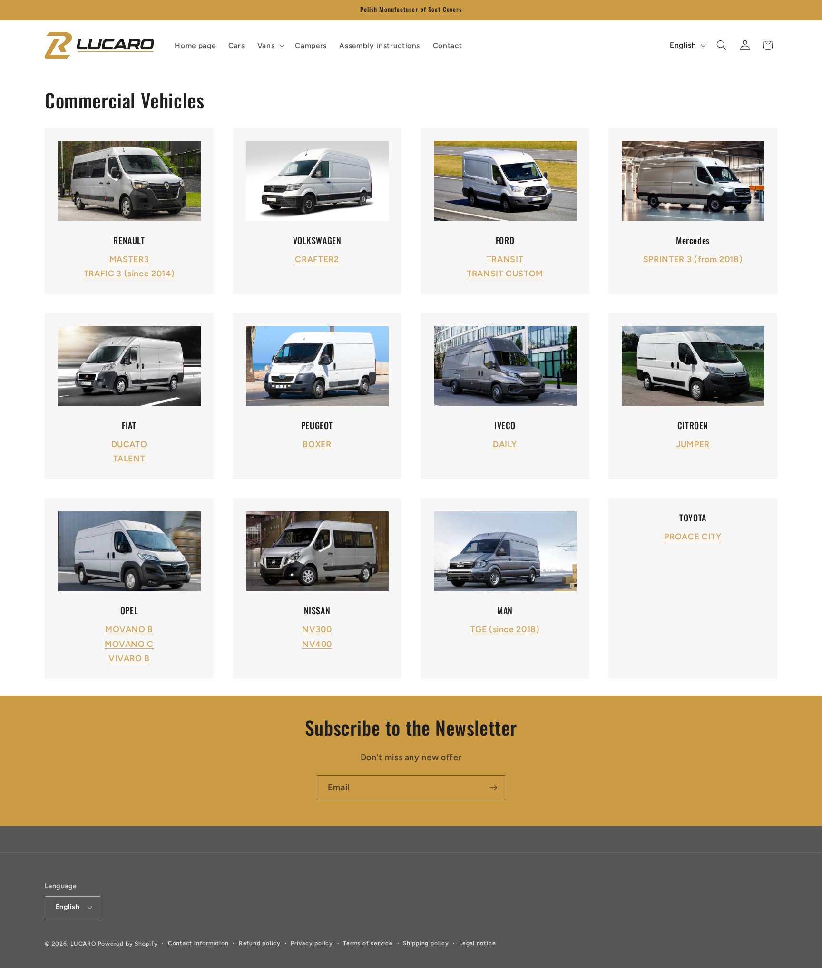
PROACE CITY (692, 536)
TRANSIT (505, 259)
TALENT (129, 458)
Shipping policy (426, 943)
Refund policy (260, 943)
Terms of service (367, 943)
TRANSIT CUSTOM (505, 273)
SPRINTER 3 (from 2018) (693, 259)
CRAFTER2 (317, 259)
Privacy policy (312, 943)
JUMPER (693, 444)
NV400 (317, 644)
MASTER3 (129, 259)
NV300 (317, 629)
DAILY (505, 444)
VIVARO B (129, 658)
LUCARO (83, 943)
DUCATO (129, 444)
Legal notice (477, 943)
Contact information (198, 943)
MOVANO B (129, 629)
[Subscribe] (493, 787)
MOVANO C (129, 644)
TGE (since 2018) (505, 629)
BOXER (317, 444)
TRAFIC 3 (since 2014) (129, 273)
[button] (270, 45)
